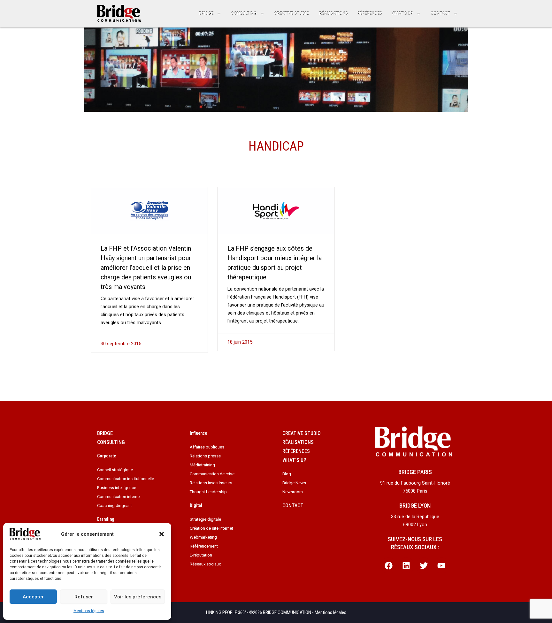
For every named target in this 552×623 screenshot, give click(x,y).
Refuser (83, 597)
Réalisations (333, 14)
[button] (161, 534)
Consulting (244, 14)
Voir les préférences (137, 597)
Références (369, 14)
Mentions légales (88, 611)
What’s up (402, 14)
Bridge (206, 14)
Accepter (33, 597)
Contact (440, 14)
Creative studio (292, 14)
